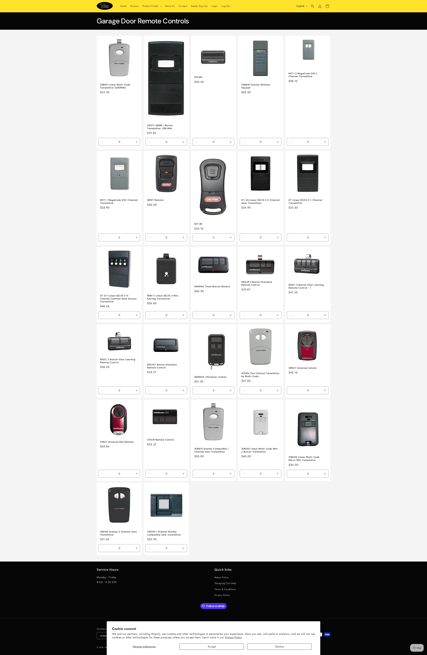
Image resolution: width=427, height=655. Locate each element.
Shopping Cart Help (225, 583)
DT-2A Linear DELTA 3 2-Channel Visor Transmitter (260, 202)
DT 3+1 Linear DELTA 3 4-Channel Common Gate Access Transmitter (118, 298)
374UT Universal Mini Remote (117, 441)
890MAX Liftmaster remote (210, 377)
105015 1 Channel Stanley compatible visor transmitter (164, 533)
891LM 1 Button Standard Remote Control (162, 366)
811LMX (198, 77)
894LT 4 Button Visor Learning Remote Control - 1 (306, 286)
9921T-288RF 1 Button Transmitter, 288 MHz (160, 127)
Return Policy (222, 577)
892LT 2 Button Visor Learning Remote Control (117, 361)
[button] (151, 6)
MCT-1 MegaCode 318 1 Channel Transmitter (119, 202)
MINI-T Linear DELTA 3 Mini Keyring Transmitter (162, 297)
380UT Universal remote (303, 368)
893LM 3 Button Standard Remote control (256, 283)
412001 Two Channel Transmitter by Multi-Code (260, 375)
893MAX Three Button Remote (212, 286)
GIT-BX (198, 224)
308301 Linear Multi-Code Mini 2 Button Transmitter (259, 450)
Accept (212, 646)
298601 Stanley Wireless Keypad (255, 86)
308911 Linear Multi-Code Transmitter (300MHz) (115, 86)
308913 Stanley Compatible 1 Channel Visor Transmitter (211, 450)
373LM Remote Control (160, 439)
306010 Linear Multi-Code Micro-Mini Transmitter (304, 459)
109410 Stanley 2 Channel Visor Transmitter (118, 533)
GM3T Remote (155, 200)
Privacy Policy (233, 637)
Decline (279, 646)
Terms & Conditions (225, 589)
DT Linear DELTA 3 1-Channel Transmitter (305, 202)
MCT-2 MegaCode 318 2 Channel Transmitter (303, 75)
